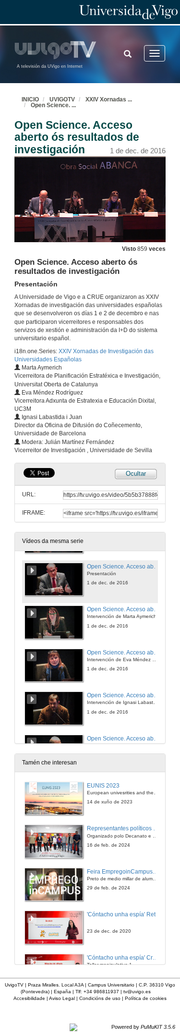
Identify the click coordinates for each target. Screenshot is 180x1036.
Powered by (143, 1027)
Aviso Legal (62, 998)
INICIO (30, 99)
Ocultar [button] (136, 473)
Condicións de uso (99, 998)
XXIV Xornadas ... (108, 99)
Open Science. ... (53, 105)
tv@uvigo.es (137, 991)
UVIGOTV (62, 99)
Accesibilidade (29, 998)
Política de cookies (146, 998)
